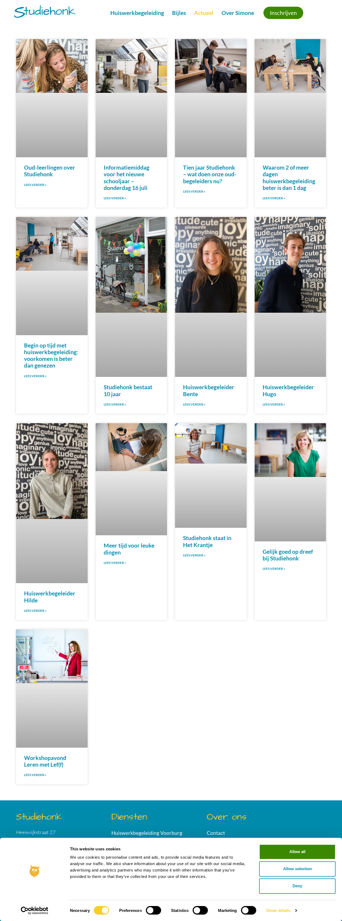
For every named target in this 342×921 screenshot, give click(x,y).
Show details (278, 910)
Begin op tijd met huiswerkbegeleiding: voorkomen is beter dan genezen (51, 355)
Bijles (179, 12)
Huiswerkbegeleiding (137, 12)
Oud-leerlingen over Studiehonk (49, 170)
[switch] (153, 910)
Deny (297, 886)
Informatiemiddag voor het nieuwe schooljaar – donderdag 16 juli (126, 177)
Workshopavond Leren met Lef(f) (45, 761)
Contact (216, 833)
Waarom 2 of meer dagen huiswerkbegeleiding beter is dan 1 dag (289, 177)
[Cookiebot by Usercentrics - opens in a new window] (34, 911)
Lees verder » (35, 185)
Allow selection (297, 868)
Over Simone (237, 12)
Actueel (203, 12)
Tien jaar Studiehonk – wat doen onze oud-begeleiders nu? (209, 174)
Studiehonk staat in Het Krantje (207, 541)
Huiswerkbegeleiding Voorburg (146, 833)
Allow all (297, 851)
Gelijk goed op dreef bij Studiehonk (288, 554)
